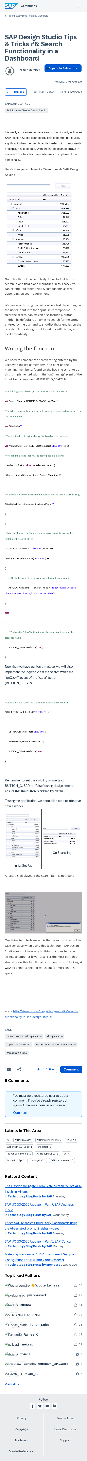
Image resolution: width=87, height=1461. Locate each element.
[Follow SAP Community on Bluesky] (39, 1406)
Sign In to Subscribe (63, 68)
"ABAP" (70, 1140)
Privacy (21, 1418)
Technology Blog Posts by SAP (30, 1196)
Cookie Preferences (21, 1451)
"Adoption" (43, 1146)
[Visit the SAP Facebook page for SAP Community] (32, 1406)
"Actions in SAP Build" (18, 1146)
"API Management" (61, 1160)
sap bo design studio (18, 1044)
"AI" (65, 1153)
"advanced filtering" (18, 1153)
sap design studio (17, 1053)
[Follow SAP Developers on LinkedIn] (54, 1406)
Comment (20, 1112)
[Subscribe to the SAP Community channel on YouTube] (47, 1406)
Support (65, 1440)
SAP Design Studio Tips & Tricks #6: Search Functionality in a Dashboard (41, 47)
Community (29, 5)
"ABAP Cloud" (22, 1140)
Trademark (22, 1440)
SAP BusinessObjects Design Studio (26, 110)
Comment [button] (71, 1069)
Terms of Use (65, 1418)
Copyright (21, 1429)
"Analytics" (37, 1160)
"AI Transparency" (46, 1153)
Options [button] (47, 75)
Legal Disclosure (65, 1429)
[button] (8, 92)
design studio (55, 1036)
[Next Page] (46, 1166)
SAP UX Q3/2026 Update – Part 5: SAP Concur (38, 1241)
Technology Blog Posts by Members (28, 15)
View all (10, 1384)
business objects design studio (24, 1036)
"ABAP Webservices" (48, 1140)
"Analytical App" (15, 1160)
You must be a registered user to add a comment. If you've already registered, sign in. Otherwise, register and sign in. (40, 1100)
